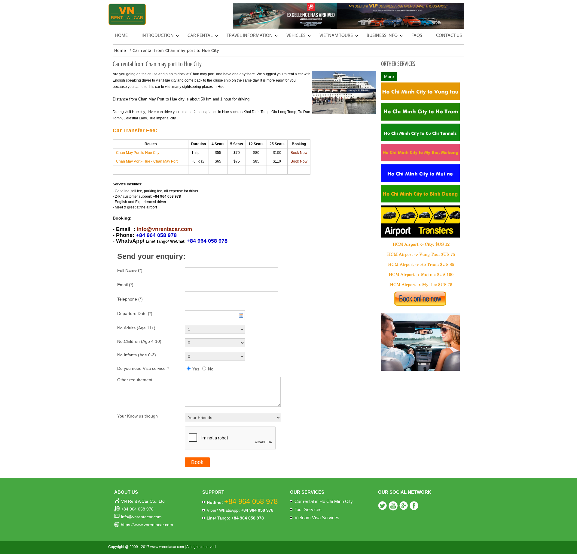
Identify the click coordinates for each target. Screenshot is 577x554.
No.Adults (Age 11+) (136, 327)
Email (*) (125, 284)
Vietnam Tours (336, 35)
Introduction (158, 35)
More (389, 76)
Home (121, 35)
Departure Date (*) (134, 313)
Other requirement (134, 379)
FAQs (416, 35)
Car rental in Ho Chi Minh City (324, 501)
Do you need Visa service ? (143, 368)
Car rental (200, 35)
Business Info (382, 35)
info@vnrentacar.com (164, 229)
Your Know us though (137, 416)
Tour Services (308, 509)
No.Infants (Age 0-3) (136, 354)
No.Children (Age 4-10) (139, 341)
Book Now (299, 153)
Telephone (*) (130, 299)
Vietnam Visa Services (317, 517)
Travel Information (250, 35)
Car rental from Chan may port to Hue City (176, 50)
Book (197, 462)
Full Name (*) (129, 270)
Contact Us (449, 35)
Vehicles (296, 35)
